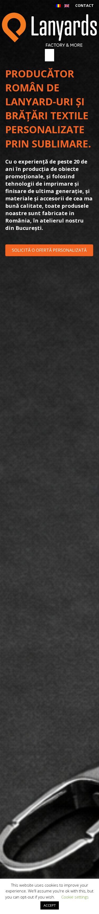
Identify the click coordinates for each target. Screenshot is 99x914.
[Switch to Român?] (58, 5)
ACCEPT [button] (50, 905)
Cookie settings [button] (75, 897)
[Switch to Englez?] (67, 5)
